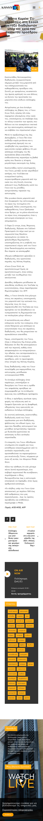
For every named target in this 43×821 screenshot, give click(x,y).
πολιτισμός (21, 683)
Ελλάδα (11, 616)
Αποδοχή (8, 814)
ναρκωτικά (21, 669)
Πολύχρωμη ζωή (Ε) (20, 580)
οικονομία (12, 674)
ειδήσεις (12, 649)
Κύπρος (11, 625)
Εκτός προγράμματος (21, 594)
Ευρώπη (20, 616)
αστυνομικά (13, 645)
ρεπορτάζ (12, 693)
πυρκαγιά (12, 688)
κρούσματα (13, 664)
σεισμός (21, 693)
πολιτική (12, 683)
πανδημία (12, 678)
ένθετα (28, 635)
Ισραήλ (11, 621)
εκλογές (21, 649)
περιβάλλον (23, 678)
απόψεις (21, 640)
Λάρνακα (20, 625)
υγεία (20, 698)
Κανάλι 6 (20, 621)
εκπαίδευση (13, 654)
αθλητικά (12, 640)
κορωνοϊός (22, 659)
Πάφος (11, 635)
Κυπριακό (29, 621)
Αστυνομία (23, 611)
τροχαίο (11, 698)
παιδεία (21, 674)
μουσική (11, 669)
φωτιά (27, 698)
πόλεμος (22, 688)
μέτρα (31, 664)
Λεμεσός (30, 625)
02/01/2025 (11, 69)
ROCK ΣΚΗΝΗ (13, 611)
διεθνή (30, 645)
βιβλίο (22, 645)
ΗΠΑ (27, 616)
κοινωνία (12, 659)
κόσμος (22, 664)
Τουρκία (19, 635)
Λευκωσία (12, 630)
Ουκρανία (22, 630)
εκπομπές (23, 654)
